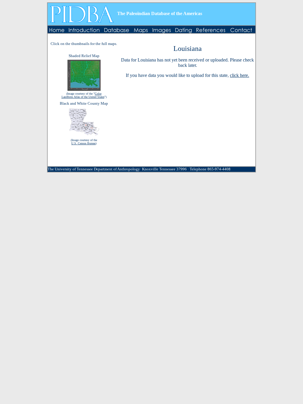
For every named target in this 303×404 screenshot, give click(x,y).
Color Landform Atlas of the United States (83, 95)
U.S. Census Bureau (83, 143)
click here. (239, 75)
